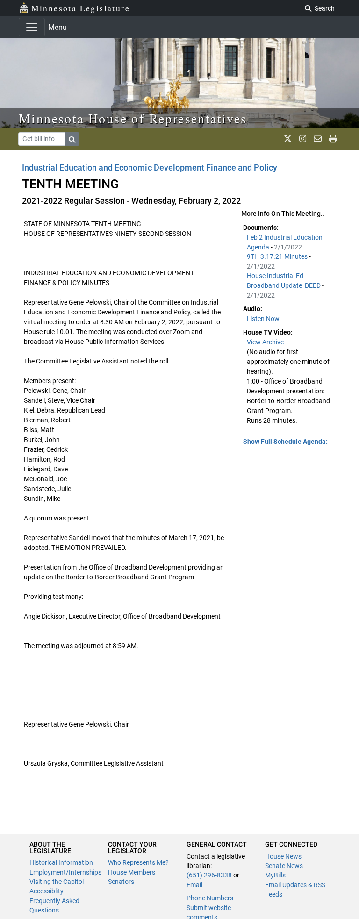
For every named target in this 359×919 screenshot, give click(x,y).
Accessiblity (46, 891)
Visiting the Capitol (56, 881)
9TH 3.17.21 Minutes (278, 256)
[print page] (333, 139)
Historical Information (61, 862)
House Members (131, 872)
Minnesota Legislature (80, 8)
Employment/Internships (65, 872)
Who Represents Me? (138, 862)
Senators (121, 881)
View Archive (265, 342)
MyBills (275, 875)
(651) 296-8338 (209, 875)
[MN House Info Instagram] (302, 139)
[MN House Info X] (287, 139)
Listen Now (263, 318)
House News (283, 856)
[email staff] (317, 139)
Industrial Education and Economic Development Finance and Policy (149, 167)
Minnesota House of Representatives (133, 118)
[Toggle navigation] (32, 27)
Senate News (284, 865)
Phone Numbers (210, 898)
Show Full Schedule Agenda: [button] (285, 441)
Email (194, 885)
